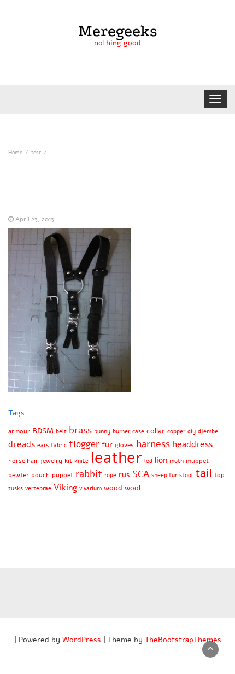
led (148, 461)
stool (186, 475)
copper (176, 431)
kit (68, 460)
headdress (192, 444)
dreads (21, 444)
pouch (40, 474)
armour (19, 431)
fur (107, 444)
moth (176, 461)
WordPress (81, 640)
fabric (59, 445)
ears (43, 445)
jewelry (51, 460)
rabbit (88, 473)
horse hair (23, 460)
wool (132, 488)
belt (61, 431)
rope (110, 475)
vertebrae (38, 488)
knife (81, 461)
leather (116, 457)
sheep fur (164, 475)
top (219, 474)
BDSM (43, 431)
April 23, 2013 (34, 219)
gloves (124, 444)
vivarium (90, 488)
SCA (140, 474)
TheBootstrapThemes (183, 640)
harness (153, 443)
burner (121, 431)
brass (80, 430)
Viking (65, 487)
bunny (102, 431)
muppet (197, 460)
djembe (208, 431)
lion (161, 460)
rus (124, 475)
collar (155, 431)
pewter (18, 474)
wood (113, 488)
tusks (15, 488)
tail (203, 473)
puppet (62, 474)
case (138, 431)
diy (191, 431)
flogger (84, 444)
